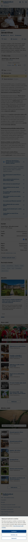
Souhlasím (14, 531)
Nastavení (14, 538)
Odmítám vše (14, 534)
